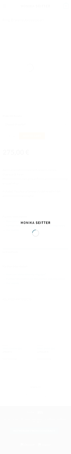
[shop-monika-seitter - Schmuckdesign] (35, 222)
